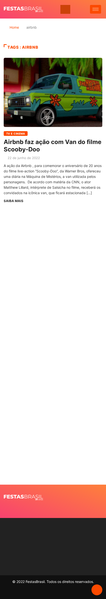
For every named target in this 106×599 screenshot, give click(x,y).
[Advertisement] (53, 295)
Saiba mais (13, 201)
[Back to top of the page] (96, 590)
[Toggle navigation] (65, 9)
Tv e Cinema (15, 133)
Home (14, 27)
